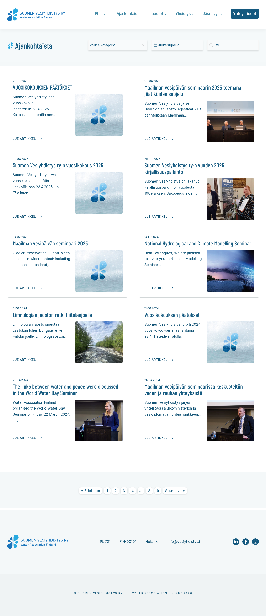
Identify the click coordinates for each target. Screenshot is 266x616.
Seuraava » (175, 490)
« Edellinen (90, 490)
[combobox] (114, 45)
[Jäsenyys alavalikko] (222, 14)
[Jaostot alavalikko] (165, 14)
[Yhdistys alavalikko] (193, 14)
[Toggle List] (143, 45)
